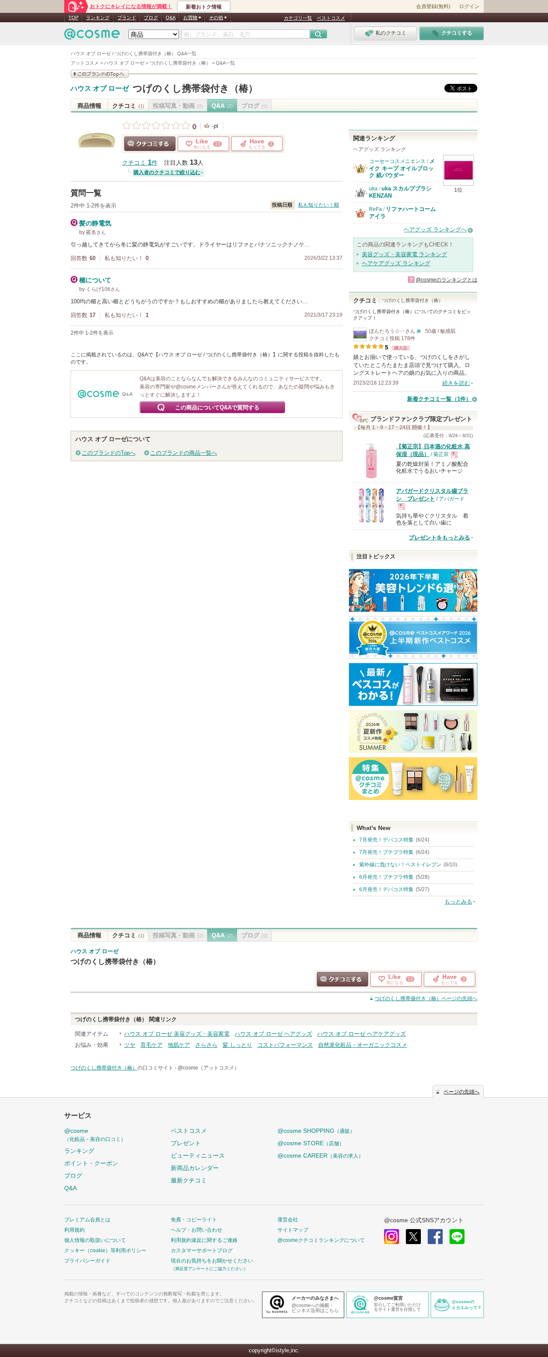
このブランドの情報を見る (100, 74)
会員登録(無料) (433, 6)
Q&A (171, 17)
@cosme (95, 1134)
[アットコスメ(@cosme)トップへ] (92, 36)
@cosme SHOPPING (316, 1130)
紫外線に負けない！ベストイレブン (400, 865)
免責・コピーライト (194, 1220)
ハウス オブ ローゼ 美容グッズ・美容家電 (176, 1034)
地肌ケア (179, 1045)
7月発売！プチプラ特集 (386, 852)
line (457, 1236)
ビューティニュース (198, 1155)
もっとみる (458, 901)
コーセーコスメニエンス (397, 161)
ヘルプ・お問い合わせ (196, 1230)
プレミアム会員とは (87, 1220)
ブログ (151, 17)
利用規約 (74, 1230)
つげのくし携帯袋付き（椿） (195, 88)
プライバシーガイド (87, 1261)
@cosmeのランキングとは (446, 280)
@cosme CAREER (320, 1155)
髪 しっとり (237, 1045)
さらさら (206, 1045)
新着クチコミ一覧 (439, 399)
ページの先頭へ (426, 998)
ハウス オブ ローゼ (100, 88)
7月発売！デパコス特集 (386, 840)
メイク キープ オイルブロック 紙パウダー (402, 168)
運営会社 (287, 1220)
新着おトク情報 (204, 7)
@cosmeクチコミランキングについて (321, 1240)
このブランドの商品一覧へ (183, 453)
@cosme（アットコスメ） (208, 1068)
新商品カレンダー (195, 1167)
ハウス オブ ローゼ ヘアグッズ (273, 1034)
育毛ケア (151, 1045)
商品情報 (89, 105)
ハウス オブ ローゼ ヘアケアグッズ (361, 1034)
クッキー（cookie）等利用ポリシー (105, 1250)
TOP (73, 17)
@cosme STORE (310, 1143)
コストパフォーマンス (285, 1045)
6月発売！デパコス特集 (386, 889)
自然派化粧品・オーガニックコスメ (362, 1045)
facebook (435, 1236)
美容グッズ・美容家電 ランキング (404, 254)
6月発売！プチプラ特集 (386, 877)
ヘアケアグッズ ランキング (396, 263)
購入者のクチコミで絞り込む (167, 172)
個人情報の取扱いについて (95, 1240)
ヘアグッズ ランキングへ (435, 229)
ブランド (126, 17)
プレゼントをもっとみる (439, 537)
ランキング (98, 17)
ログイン (469, 6)
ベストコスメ (331, 18)
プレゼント (186, 1143)
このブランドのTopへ (108, 453)
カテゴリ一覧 (298, 18)
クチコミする (150, 143)
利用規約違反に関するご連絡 (204, 1240)
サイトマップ (292, 1230)
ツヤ (129, 1045)
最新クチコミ (189, 1180)
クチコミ (128, 105)
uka (373, 189)
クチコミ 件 (140, 163)
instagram (391, 1236)
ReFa (375, 209)
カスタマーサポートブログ (201, 1250)
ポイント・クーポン (91, 1163)
